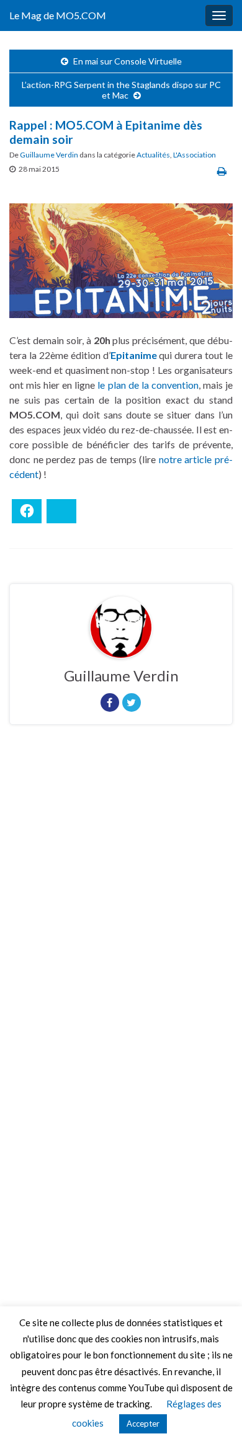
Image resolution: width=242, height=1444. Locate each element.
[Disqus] (121, 905)
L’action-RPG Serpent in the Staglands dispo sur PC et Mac (121, 89)
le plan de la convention (147, 385)
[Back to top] (214, 1416)
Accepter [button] (143, 1423)
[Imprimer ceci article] (221, 171)
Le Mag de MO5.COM (57, 15)
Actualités (153, 154)
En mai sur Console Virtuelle (127, 61)
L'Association (194, 154)
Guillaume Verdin (49, 154)
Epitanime (133, 355)
